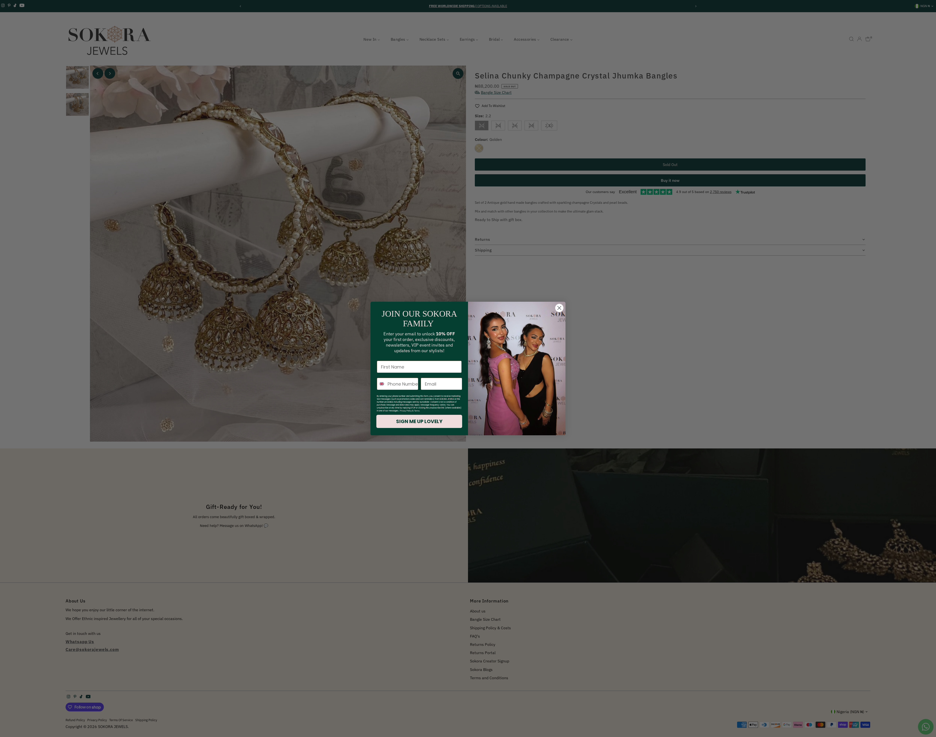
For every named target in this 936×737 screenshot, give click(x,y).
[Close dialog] (559, 308)
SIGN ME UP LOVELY (419, 421)
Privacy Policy (406, 411)
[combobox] (381, 384)
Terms (416, 411)
